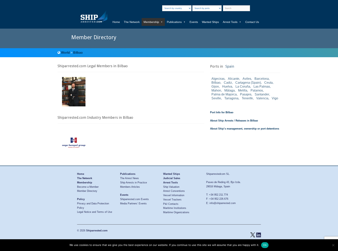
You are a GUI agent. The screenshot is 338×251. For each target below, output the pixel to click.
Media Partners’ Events (133, 203)
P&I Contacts (170, 203)
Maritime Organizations (176, 212)
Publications (174, 22)
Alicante (233, 78)
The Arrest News (129, 178)
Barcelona (261, 78)
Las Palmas (262, 86)
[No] (333, 245)
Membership (151, 22)
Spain (229, 66)
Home (116, 22)
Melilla (242, 90)
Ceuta (268, 82)
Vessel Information (173, 195)
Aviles (247, 78)
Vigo (275, 98)
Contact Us (252, 22)
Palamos (257, 90)
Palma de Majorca (224, 94)
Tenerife (247, 98)
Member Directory (87, 190)
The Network (132, 22)
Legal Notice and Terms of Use (94, 211)
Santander (262, 94)
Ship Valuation (171, 186)
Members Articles (130, 186)
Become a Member (88, 186)
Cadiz (228, 82)
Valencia (262, 98)
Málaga (229, 90)
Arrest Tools (230, 22)
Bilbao (78, 52)
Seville (216, 98)
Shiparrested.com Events (134, 199)
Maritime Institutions (174, 208)
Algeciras (218, 78)
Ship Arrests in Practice (133, 182)
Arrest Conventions (174, 190)
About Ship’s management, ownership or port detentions (244, 128)
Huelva (227, 86)
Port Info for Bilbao (221, 112)
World (65, 52)
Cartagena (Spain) (248, 82)
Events (194, 22)
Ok (265, 244)
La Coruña (243, 86)
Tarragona (231, 98)
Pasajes (245, 94)
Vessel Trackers (172, 199)
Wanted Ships (210, 22)
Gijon (215, 86)
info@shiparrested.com (222, 203)
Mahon (216, 90)
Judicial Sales (171, 178)
